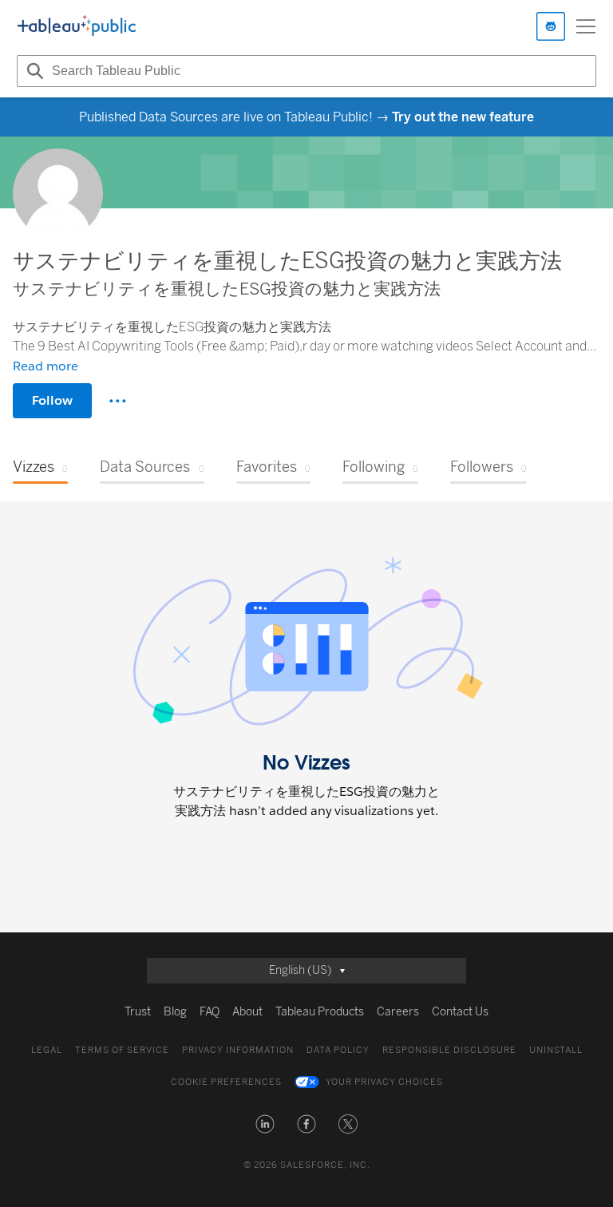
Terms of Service (122, 1050)
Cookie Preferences (226, 1082)
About (247, 1012)
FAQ (209, 1012)
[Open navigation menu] (585, 26)
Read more (45, 366)
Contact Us (460, 1012)
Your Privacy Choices (384, 1082)
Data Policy (338, 1050)
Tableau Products (319, 1012)
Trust (138, 1012)
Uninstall (556, 1050)
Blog (175, 1012)
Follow (52, 400)
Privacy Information (238, 1050)
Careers (398, 1012)
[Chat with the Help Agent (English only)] (550, 26)
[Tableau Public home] (77, 26)
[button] (265, 1124)
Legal (46, 1050)
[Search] (32, 71)
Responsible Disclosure (449, 1050)
